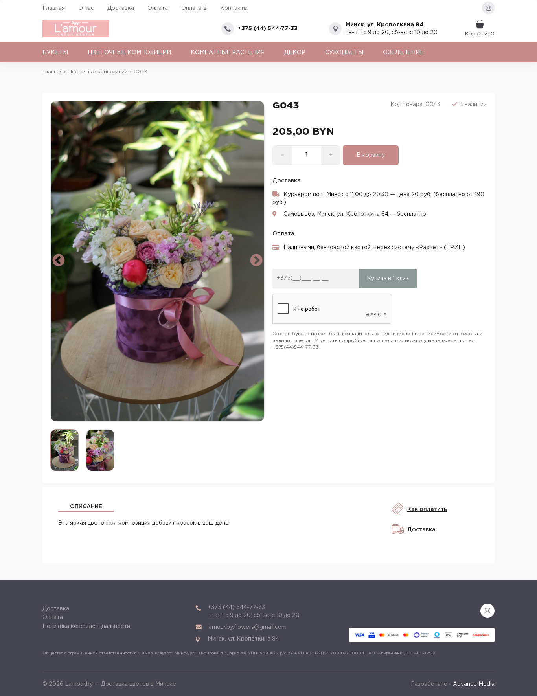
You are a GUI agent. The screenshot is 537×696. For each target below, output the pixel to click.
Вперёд (256, 261)
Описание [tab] (86, 506)
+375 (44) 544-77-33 (268, 28)
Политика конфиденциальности (86, 626)
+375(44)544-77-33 (295, 347)
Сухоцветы (344, 52)
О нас (86, 8)
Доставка (120, 8)
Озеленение (403, 52)
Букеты (55, 52)
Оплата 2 (194, 8)
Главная (53, 8)
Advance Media (474, 684)
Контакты (234, 8)
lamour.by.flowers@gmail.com (247, 627)
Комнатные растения (228, 52)
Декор (294, 52)
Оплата (157, 8)
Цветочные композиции (129, 52)
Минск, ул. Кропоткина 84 (384, 24)
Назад (58, 261)
